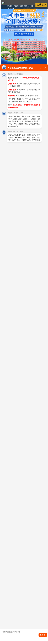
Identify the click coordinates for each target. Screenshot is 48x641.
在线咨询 (41, 4)
